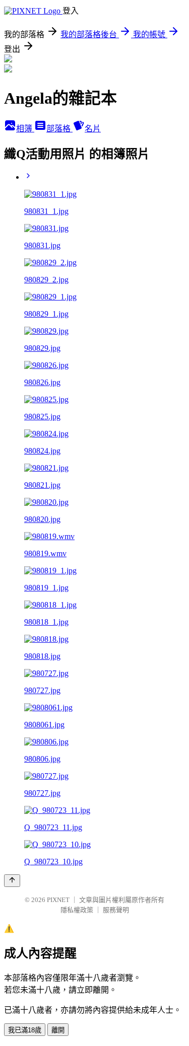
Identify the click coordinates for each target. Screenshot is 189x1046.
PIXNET (58, 900)
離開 (58, 1030)
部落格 (59, 128)
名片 (93, 128)
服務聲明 (116, 910)
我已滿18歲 (24, 1030)
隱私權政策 (76, 910)
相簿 (25, 128)
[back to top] (12, 880)
